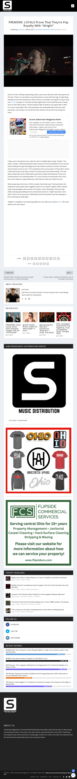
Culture (23, 580)
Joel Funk (21, 29)
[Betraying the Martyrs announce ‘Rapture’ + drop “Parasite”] (46, 317)
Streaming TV (35, 589)
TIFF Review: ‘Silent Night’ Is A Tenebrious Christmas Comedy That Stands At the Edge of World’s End (38, 683)
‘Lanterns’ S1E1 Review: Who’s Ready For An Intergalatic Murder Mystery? (38, 594)
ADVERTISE (43, 777)
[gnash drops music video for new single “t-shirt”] (30, 317)
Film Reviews (31, 604)
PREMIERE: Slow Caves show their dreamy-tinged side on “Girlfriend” (13, 329)
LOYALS (13, 102)
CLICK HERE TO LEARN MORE (18, 420)
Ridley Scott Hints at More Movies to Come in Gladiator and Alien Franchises (39, 578)
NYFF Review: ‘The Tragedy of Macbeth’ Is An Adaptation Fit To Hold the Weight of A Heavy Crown (37, 666)
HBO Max (24, 596)
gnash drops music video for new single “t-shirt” (30, 328)
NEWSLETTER (34, 777)
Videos (52, 29)
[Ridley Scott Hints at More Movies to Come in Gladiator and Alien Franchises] (8, 578)
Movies (28, 580)
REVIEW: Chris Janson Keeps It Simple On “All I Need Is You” (27, 659)
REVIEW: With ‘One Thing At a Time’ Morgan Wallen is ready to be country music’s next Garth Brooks (37, 651)
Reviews (30, 596)
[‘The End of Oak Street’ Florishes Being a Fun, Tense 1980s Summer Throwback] (8, 603)
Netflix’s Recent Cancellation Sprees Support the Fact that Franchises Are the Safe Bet (39, 586)
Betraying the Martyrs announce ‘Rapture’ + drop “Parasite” (46, 329)
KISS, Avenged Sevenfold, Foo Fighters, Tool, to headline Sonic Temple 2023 (63, 329)
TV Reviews (36, 596)
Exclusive (39, 29)
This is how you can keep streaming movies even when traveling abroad (37, 610)
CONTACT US (57, 777)
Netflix (28, 589)
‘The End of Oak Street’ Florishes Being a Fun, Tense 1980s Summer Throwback (40, 602)
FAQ (50, 777)
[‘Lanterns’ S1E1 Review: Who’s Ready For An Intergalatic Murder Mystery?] (8, 595)
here (59, 202)
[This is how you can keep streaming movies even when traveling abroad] (8, 610)
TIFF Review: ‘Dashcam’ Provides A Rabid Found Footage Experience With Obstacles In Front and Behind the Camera (37, 675)
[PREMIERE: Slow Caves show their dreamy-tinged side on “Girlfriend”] (13, 317)
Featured (46, 29)
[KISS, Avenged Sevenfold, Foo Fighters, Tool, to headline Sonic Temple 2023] (63, 316)
